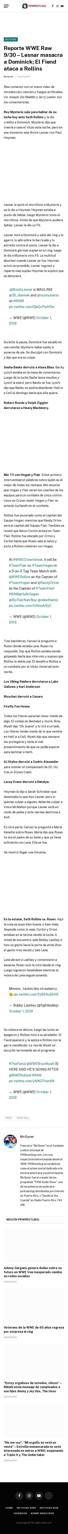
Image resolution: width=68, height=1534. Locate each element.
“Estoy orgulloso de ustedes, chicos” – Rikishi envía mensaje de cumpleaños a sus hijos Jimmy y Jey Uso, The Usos (33, 1387)
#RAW (18, 301)
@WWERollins (19, 577)
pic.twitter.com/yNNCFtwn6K (32, 1081)
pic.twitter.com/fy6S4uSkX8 (36, 994)
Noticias (10, 39)
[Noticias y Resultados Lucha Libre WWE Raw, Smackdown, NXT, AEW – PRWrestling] (34, 6)
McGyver (8, 76)
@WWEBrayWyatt (40, 1064)
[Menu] (6, 6)
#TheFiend (17, 1064)
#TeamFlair (18, 565)
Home (9, 1508)
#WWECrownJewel (27, 560)
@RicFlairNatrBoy (23, 600)
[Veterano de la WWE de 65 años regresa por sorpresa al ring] (34, 1305)
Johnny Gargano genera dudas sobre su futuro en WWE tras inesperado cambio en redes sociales (33, 1272)
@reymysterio (48, 295)
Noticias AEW (49, 1508)
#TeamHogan (42, 565)
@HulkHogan (28, 594)
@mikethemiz (48, 600)
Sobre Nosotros (42, 1513)
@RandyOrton (48, 583)
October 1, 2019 (21, 1011)
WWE (9, 1117)
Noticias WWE (26, 1508)
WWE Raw (23, 1117)
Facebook (20, 1513)
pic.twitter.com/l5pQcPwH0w (31, 307)
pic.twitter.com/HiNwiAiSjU (30, 606)
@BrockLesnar (21, 289)
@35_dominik (19, 295)
